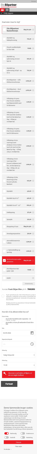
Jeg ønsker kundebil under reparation (18, 319)
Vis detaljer (8, 449)
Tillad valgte (18, 446)
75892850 (31, 289)
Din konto (33, 1)
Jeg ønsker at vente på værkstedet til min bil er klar (20, 323)
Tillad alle (18, 442)
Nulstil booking (29, 283)
